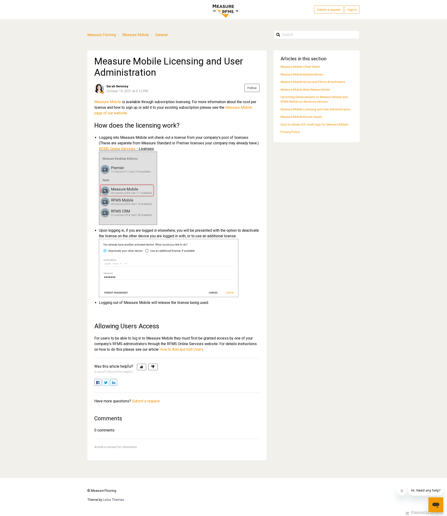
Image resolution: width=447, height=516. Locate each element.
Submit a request (329, 9)
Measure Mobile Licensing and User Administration (315, 109)
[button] (141, 367)
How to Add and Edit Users (181, 349)
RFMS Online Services (117, 148)
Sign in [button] (352, 9)
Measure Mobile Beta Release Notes (305, 89)
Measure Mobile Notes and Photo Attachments (313, 82)
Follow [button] (252, 88)
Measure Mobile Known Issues (301, 117)
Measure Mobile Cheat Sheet (300, 66)
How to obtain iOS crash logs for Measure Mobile (314, 124)
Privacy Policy (290, 132)
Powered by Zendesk (427, 512)
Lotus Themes (113, 500)
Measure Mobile (135, 35)
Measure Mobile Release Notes (302, 74)
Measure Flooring (101, 35)
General (161, 35)
